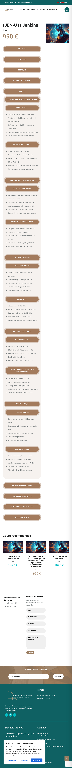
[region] (24, 752)
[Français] (61, 2)
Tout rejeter (24, 760)
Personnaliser (12, 760)
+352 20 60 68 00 (42, 736)
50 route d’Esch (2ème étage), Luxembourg (50, 746)
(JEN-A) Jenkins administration (13, 557)
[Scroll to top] (66, 758)
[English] (58, 2)
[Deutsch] (63, 2)
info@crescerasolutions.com (46, 740)
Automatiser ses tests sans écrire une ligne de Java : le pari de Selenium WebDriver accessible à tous (20, 734)
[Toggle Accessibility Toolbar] (67, 9)
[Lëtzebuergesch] (65, 2)
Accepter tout (37, 760)
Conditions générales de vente (47, 695)
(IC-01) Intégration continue (59, 557)
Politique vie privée (43, 698)
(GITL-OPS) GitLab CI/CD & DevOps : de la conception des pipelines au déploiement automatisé (36, 561)
